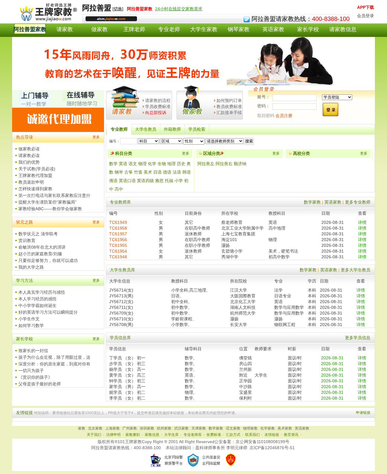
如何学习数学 (31, 325)
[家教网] (47, 20)
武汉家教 (181, 428)
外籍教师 (172, 129)
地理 (171, 163)
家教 (81, 428)
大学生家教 (203, 29)
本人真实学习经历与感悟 (41, 292)
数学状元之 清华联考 (38, 233)
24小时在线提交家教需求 (178, 8)
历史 (181, 163)
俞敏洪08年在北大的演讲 (42, 247)
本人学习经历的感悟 (37, 298)
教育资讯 (291, 435)
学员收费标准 (158, 106)
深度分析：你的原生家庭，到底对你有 (54, 363)
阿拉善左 (206, 163)
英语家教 (273, 29)
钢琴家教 (238, 29)
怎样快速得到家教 (35, 188)
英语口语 (127, 180)
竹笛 (138, 172)
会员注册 (283, 115)
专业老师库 (193, 435)
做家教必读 (29, 148)
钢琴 (119, 172)
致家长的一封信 (33, 350)
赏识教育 (26, 240)
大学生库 (171, 435)
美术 (148, 172)
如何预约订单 (229, 100)
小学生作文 (29, 318)
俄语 (113, 180)
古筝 (128, 172)
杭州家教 (164, 428)
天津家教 (198, 428)
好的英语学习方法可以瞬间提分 (48, 312)
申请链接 (363, 412)
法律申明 (113, 435)
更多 (96, 137)
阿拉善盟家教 (30, 29)
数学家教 (312, 202)
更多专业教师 (357, 202)
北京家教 (95, 428)
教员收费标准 (229, 106)
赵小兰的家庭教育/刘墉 (40, 253)
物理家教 (250, 428)
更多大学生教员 (355, 269)
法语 (177, 172)
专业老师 (169, 29)
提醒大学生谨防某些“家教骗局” (47, 202)
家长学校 (308, 29)
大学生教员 (145, 129)
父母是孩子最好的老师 (39, 383)
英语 (123, 163)
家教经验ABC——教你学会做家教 (50, 208)
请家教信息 (342, 29)
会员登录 (365, 15)
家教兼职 (132, 435)
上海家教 (112, 428)
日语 (157, 172)
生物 (162, 163)
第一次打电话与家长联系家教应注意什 (54, 195)
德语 (167, 172)
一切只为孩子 (31, 370)
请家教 (65, 29)
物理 (142, 163)
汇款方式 (233, 435)
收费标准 (214, 435)
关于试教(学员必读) (36, 168)
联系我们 (252, 435)
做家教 (99, 29)
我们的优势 (29, 162)
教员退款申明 (31, 182)
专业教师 (119, 129)
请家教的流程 (158, 100)
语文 (132, 163)
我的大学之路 (31, 267)
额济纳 (240, 163)
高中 (119, 189)
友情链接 (272, 435)
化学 (152, 163)
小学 (178, 180)
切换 (118, 8)
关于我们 (94, 435)
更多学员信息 (357, 337)
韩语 (186, 172)
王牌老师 (134, 29)
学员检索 (196, 129)
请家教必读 (29, 155)
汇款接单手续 (229, 112)
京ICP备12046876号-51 (272, 447)
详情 (362, 222)
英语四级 (145, 180)
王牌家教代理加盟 (35, 175)
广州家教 (129, 428)
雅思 (159, 180)
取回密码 (265, 115)
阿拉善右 (225, 163)
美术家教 (285, 428)
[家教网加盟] (58, 130)
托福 (169, 180)
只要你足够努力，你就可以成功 (48, 260)
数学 (113, 163)
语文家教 (233, 428)
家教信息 (152, 435)
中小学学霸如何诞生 (37, 305)
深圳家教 (147, 428)
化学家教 (267, 428)
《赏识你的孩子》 (35, 377)
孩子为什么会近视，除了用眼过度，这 (54, 357)
